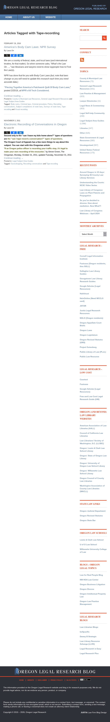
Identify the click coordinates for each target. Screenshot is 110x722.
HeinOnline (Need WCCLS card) (91, 299)
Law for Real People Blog (91, 575)
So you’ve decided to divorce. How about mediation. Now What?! (90, 203)
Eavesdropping (16, 164)
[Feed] (82, 60)
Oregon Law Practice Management (89, 602)
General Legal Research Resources (55, 99)
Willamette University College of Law (93, 550)
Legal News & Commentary (92, 106)
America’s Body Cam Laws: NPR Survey (30, 46)
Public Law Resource (89, 356)
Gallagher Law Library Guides (90, 272)
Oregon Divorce (87, 589)
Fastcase (84, 384)
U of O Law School (88, 544)
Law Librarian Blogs (89, 627)
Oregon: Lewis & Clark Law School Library (92, 449)
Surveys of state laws (52, 107)
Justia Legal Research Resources (90, 311)
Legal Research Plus (89, 653)
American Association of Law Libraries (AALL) (93, 427)
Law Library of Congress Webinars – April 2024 (91, 212)
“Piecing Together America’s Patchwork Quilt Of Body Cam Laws (36, 87)
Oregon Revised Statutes (91, 516)
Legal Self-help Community (92, 113)
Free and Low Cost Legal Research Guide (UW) (91, 397)
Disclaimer (42, 680)
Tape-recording (52, 164)
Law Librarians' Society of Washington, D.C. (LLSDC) (92, 442)
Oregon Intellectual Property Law (93, 595)
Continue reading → (13, 96)
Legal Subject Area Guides (14, 101)
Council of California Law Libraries (91, 434)
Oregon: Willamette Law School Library (91, 472)
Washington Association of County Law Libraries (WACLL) (92, 488)
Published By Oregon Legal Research (90, 7)
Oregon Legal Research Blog (30, 8)
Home (8, 17)
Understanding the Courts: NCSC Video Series (92, 183)
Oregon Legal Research (36, 712)
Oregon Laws (86, 330)
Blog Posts (71, 680)
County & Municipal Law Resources (26, 99)
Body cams (15, 104)
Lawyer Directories (88, 101)
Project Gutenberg (88, 347)
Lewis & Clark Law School (92, 540)
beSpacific (84, 632)
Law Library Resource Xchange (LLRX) (90, 642)
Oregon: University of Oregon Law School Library (92, 464)
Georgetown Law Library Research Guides (91, 279)
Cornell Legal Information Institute (91, 257)
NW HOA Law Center (89, 580)
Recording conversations (33, 164)
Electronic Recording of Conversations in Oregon (35, 124)
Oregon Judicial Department (93, 511)
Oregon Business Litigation (92, 584)
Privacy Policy (57, 680)
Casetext (84, 379)
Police (50, 104)
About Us (29, 17)
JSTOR (83, 306)
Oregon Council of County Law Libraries (92, 479)
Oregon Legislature (89, 335)
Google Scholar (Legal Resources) (90, 287)
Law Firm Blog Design (94, 712)
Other (82, 133)
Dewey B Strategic (88, 636)
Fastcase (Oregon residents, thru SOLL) (93, 264)
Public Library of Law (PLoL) (93, 352)
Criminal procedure (39, 104)
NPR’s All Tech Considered (35, 90)
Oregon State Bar (88, 520)
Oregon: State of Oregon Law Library (93, 457)
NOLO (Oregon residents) (91, 318)
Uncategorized (86, 145)
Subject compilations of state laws (29, 107)
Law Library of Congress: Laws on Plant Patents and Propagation (92, 193)
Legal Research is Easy (90, 649)
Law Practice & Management (93, 93)
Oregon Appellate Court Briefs (90, 324)
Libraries (84, 128)
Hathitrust (84, 294)
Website (50, 17)
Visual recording (21, 109)
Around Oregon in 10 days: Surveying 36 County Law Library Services (92, 175)
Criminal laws (26, 104)
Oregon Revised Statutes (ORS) (91, 341)
